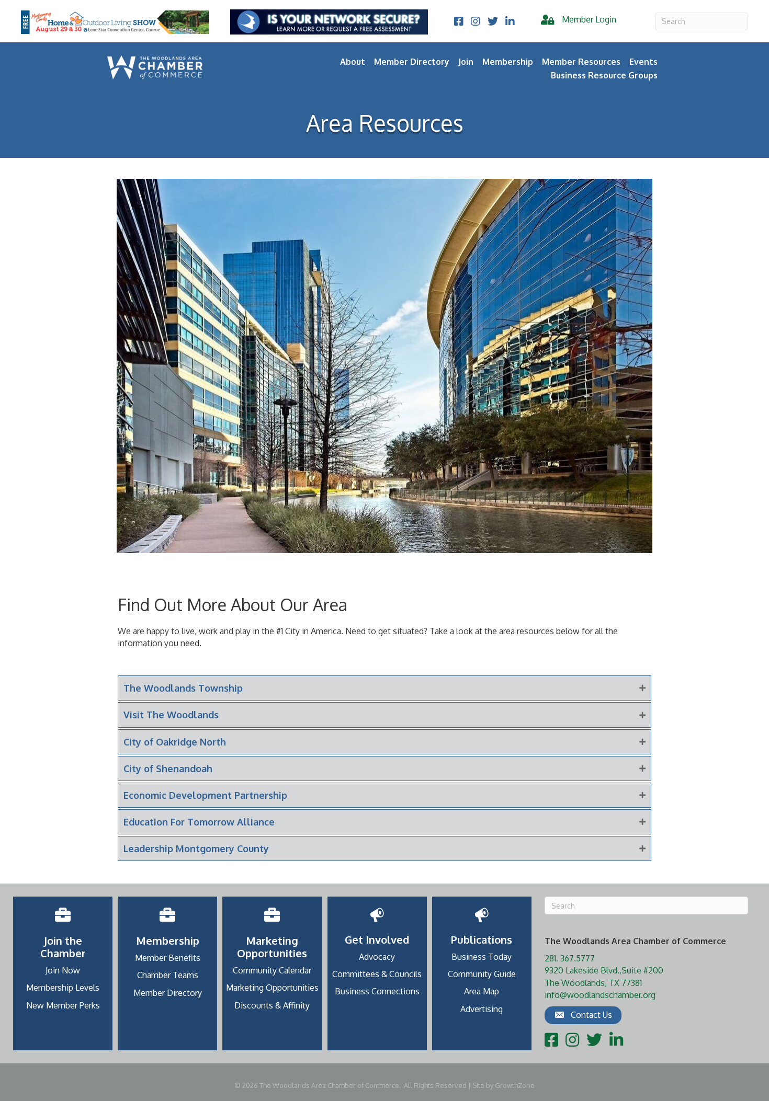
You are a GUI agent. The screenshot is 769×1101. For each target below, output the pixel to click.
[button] (583, 1015)
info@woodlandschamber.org (600, 995)
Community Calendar (272, 970)
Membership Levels (62, 987)
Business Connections (377, 991)
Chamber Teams (167, 975)
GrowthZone (515, 1085)
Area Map (481, 991)
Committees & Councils (377, 974)
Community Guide (482, 974)
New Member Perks (63, 1005)
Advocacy (377, 956)
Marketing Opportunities (272, 987)
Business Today (481, 956)
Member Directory (411, 61)
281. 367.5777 (570, 958)
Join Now (63, 970)
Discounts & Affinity (272, 1005)
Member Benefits (167, 958)
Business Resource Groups (604, 75)
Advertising (481, 1009)
